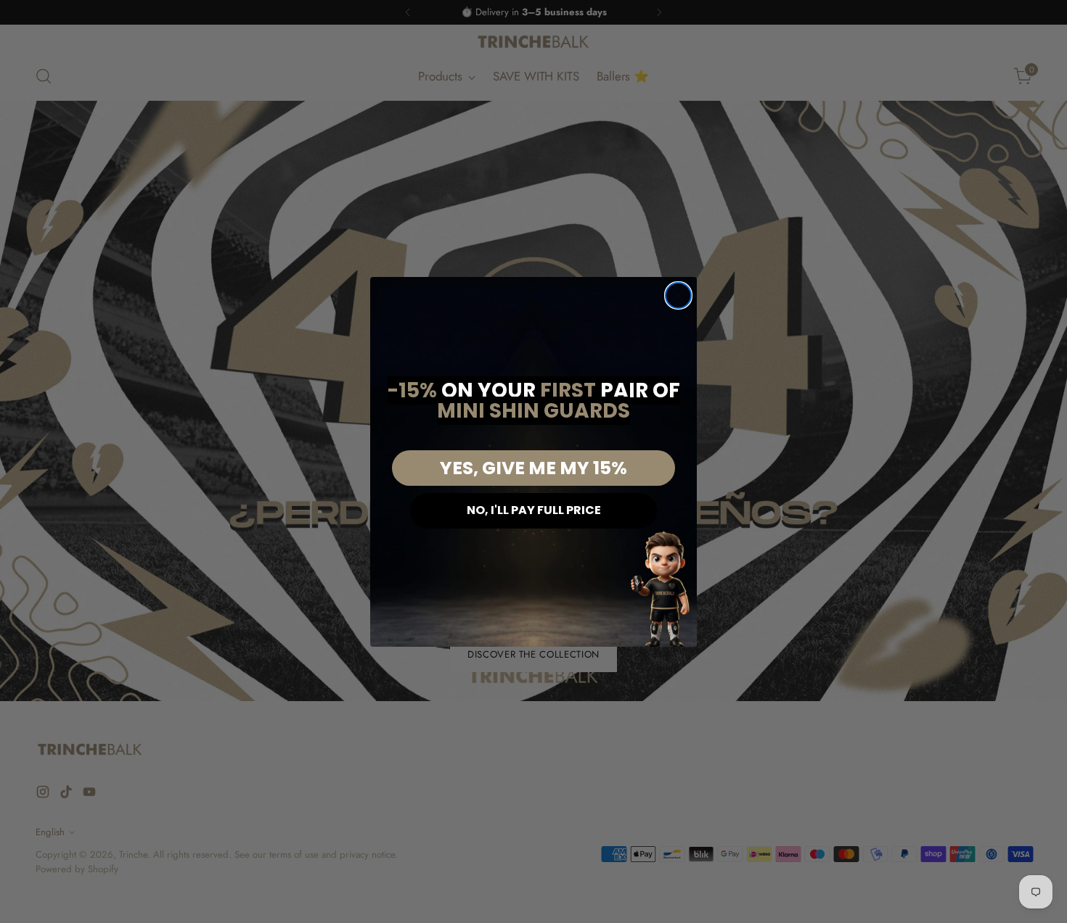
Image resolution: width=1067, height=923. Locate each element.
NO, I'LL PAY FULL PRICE (534, 510)
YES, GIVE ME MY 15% (533, 468)
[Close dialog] (678, 295)
